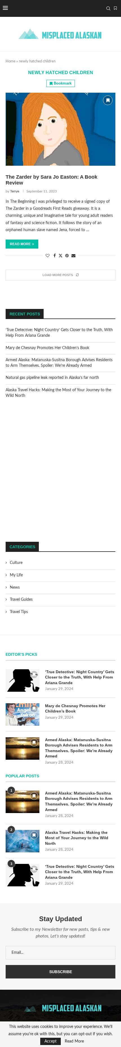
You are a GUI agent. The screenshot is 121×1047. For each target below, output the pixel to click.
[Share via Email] (73, 256)
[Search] (108, 8)
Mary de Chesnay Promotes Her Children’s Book (47, 348)
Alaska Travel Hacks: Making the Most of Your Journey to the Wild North (76, 838)
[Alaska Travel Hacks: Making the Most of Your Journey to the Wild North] (22, 841)
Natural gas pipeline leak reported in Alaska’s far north (52, 378)
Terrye (14, 191)
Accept (50, 1041)
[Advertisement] (60, 470)
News (15, 587)
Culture (16, 563)
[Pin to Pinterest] (67, 256)
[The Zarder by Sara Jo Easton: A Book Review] (60, 129)
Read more (20, 244)
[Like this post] (48, 256)
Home (10, 61)
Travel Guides (21, 600)
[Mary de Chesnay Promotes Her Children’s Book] (22, 714)
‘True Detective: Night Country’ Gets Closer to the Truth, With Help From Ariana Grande (79, 677)
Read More (74, 1041)
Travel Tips (19, 612)
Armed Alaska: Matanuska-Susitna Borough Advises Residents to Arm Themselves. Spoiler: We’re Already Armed (79, 748)
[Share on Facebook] (54, 256)
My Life (16, 575)
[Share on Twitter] (60, 255)
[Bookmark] (115, 8)
